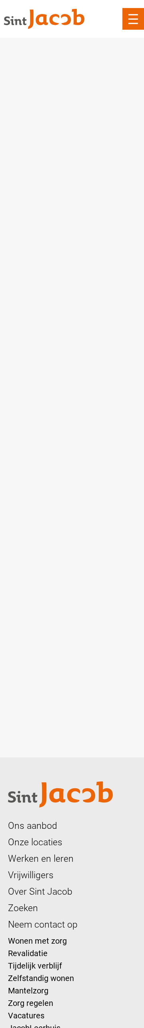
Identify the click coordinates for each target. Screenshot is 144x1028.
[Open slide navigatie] (133, 19)
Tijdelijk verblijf (35, 966)
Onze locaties (35, 842)
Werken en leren (41, 858)
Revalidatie (28, 953)
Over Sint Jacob (40, 891)
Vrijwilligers (31, 875)
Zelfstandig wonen (41, 978)
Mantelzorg (28, 990)
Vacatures (26, 1015)
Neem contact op (43, 924)
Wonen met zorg (37, 941)
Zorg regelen (30, 1003)
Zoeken (23, 908)
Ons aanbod (32, 825)
